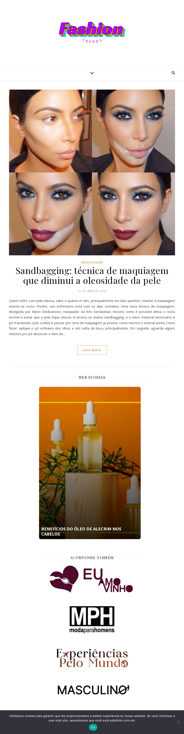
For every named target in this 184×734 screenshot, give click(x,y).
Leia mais (92, 350)
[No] (178, 722)
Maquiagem (92, 262)
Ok (93, 727)
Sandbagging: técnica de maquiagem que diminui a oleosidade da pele (92, 275)
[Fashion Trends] (92, 32)
